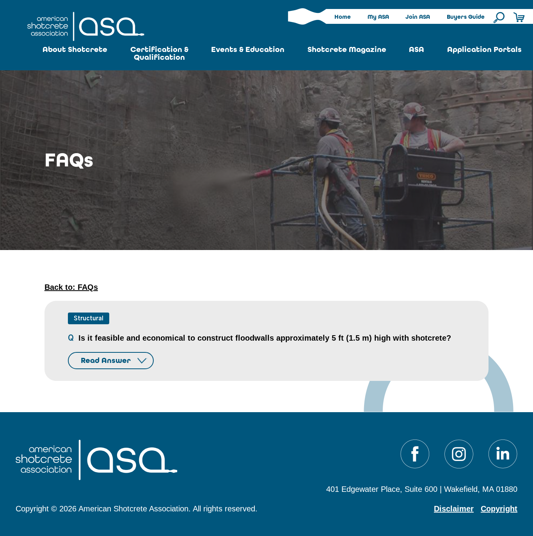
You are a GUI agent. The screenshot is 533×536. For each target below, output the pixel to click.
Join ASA (417, 16)
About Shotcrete (75, 49)
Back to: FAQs (71, 287)
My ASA (378, 16)
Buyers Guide (466, 16)
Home (342, 16)
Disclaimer (454, 508)
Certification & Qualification (159, 53)
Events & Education (247, 49)
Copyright (499, 508)
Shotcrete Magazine (346, 49)
